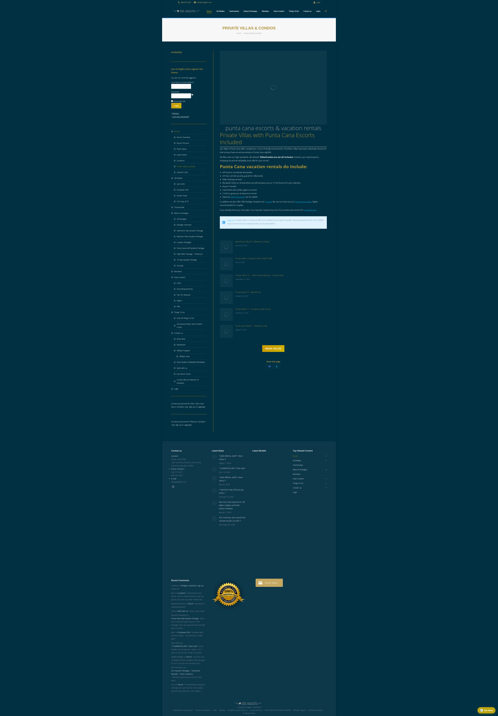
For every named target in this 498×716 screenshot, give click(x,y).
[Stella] (277, 520)
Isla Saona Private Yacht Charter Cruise (189, 325)
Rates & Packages (181, 213)
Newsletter (181, 344)
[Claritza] (277, 500)
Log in (230, 220)
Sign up (192, 407)
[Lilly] (277, 480)
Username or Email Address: (182, 82)
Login (318, 2)
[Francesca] (267, 520)
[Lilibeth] (257, 560)
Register (175, 113)
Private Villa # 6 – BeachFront (248, 292)
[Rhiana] (257, 480)
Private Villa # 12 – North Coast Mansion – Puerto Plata (259, 275)
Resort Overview (183, 137)
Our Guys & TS (183, 201)
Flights (179, 300)
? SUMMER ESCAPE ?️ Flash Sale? (232, 468)
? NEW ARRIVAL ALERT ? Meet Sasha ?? (231, 479)
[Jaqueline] (277, 560)
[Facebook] (269, 366)
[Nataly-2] (257, 540)
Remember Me (179, 101)
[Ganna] (277, 510)
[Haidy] (277, 570)
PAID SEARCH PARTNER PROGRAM (191, 362)
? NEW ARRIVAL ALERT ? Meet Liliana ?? (231, 457)
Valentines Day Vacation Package (190, 230)
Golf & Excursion (237, 197)
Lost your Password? (180, 116)
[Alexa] (267, 530)
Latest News (182, 155)
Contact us (178, 333)
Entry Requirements (185, 289)
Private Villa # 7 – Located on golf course (253, 309)
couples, (269, 201)
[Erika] (267, 500)
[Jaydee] (267, 550)
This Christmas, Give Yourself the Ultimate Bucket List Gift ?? (232, 519)
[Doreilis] (277, 530)
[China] (277, 470)
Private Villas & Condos (186, 166)
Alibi (178, 306)
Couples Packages (184, 242)
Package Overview (184, 225)
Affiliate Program (183, 350)
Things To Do (179, 312)
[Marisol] (277, 550)
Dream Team (182, 195)
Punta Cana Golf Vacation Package (190, 248)
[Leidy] (267, 480)
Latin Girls (181, 184)
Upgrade (201, 407)
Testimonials (179, 207)
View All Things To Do (185, 318)
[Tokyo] (267, 490)
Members (178, 271)
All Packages (182, 219)
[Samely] (257, 510)
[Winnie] (257, 490)
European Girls (183, 190)
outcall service (310, 210)
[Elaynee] (257, 470)
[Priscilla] (277, 460)
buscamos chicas (184, 374)
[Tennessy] (257, 460)
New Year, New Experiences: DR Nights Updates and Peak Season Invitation (232, 505)
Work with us (182, 368)
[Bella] (257, 520)
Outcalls (180, 265)
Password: (175, 92)
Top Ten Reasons (184, 295)
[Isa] (277, 540)
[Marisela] (267, 570)
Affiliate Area (184, 356)
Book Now (181, 339)
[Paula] (267, 560)
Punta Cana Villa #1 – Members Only (251, 326)
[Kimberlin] (277, 490)
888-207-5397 (186, 2)
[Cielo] (257, 530)
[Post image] (226, 247)
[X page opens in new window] (173, 486)
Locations (181, 160)
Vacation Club (182, 172)
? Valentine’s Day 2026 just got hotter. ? (231, 491)
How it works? (179, 277)
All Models (178, 178)
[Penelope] (267, 460)
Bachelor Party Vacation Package (190, 236)
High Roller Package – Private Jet (190, 254)
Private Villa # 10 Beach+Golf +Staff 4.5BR (253, 258)
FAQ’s (179, 283)
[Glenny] (267, 540)
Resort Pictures (183, 143)
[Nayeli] (267, 510)
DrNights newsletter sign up (192, 585)
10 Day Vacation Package (187, 260)
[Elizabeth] (257, 570)
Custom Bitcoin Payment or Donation (188, 381)
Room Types (182, 149)
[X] (276, 366)
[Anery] (257, 500)
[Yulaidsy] (267, 470)
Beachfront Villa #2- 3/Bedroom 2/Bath (252, 241)
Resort (176, 131)
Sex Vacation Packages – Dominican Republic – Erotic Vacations (185, 672)
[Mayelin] (257, 550)
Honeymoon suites (303, 201)
